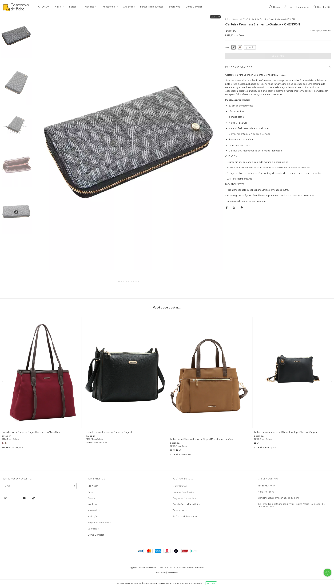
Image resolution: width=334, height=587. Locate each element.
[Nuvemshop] (167, 573)
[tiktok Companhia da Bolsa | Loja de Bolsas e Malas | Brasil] (33, 498)
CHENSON (43, 6)
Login (291, 7)
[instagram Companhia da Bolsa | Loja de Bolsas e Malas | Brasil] (6, 498)
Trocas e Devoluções (183, 492)
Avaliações (129, 6)
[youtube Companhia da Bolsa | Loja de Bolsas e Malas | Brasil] (24, 498)
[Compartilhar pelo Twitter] (234, 207)
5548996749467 (266, 485)
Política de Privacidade (185, 516)
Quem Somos (180, 486)
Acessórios (109, 6)
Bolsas (73, 6)
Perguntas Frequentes (151, 6)
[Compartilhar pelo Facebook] (226, 207)
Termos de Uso (180, 510)
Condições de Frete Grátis (186, 504)
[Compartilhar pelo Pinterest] (241, 207)
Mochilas (90, 6)
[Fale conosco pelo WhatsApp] (327, 573)
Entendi (211, 583)
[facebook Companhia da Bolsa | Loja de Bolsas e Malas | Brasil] (15, 498)
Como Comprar (194, 6)
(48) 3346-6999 (265, 491)
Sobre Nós (174, 6)
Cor (227, 47)
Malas (58, 6)
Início (227, 19)
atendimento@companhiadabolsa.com (278, 498)
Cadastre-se (302, 7)
